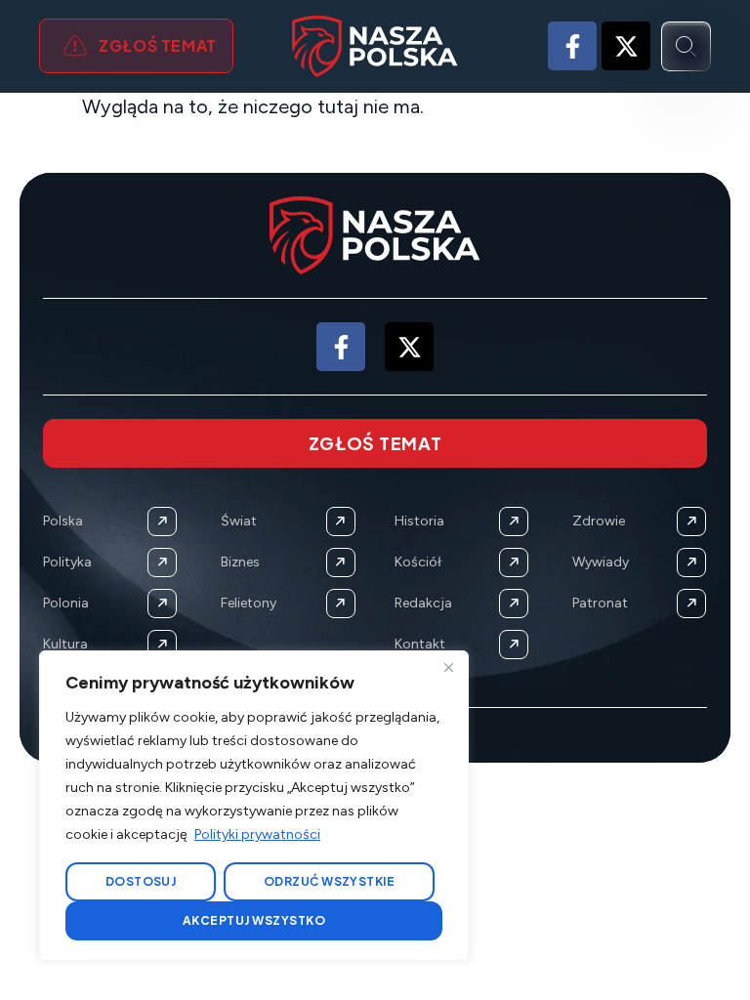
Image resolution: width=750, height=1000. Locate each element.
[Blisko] (448, 667)
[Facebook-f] (572, 45)
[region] (254, 805)
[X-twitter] (626, 45)
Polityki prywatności (257, 834)
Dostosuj (141, 881)
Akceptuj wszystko (254, 920)
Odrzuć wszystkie (330, 881)
